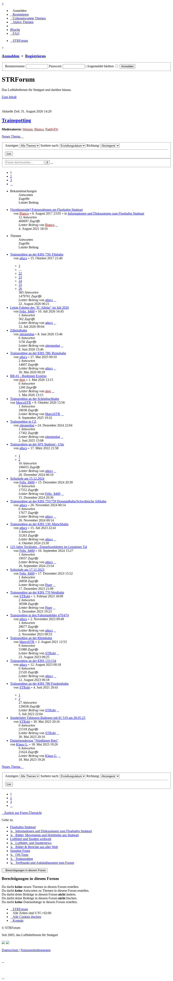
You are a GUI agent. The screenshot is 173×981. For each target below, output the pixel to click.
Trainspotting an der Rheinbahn (31, 638)
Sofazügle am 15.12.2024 (27, 478)
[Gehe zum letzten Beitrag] (56, 225)
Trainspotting (16, 120)
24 (20, 281)
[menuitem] (18, 10)
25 (20, 285)
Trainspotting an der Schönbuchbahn (34, 399)
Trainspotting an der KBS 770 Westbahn (37, 592)
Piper (48, 585)
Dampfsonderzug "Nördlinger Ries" (34, 740)
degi (22, 380)
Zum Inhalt (9, 97)
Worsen (28, 129)
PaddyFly (51, 129)
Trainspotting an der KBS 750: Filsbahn (36, 254)
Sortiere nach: (50, 145)
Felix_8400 (27, 311)
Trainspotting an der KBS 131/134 (33, 661)
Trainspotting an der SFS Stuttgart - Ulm (37, 444)
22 (20, 273)
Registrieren (35, 56)
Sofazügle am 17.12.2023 (27, 569)
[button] (11, 184)
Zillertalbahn (18, 330)
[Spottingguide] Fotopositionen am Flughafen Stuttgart (46, 209)
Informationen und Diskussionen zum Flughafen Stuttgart (106, 213)
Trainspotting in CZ (23, 421)
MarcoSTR (23, 402)
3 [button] (11, 180)
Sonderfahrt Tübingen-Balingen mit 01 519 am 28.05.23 (47, 718)
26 (20, 288)
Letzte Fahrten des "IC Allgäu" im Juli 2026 (39, 307)
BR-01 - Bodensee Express (28, 376)
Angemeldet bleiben (101, 66)
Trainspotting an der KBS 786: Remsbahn (38, 353)
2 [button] (11, 176)
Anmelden (10, 56)
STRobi (24, 596)
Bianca (39, 129)
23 (20, 277)
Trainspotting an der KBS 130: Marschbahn (39, 524)
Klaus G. (22, 744)
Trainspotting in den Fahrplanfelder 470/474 (39, 615)
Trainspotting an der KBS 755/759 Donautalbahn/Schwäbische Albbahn (58, 501)
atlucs (23, 258)
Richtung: (93, 145)
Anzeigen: (12, 145)
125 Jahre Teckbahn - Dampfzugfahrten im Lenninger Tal (48, 547)
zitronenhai (26, 334)
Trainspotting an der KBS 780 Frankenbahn (39, 683)
